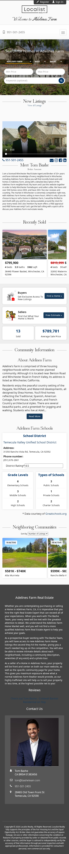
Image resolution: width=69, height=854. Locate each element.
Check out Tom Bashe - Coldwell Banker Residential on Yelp (34, 700)
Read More (34, 416)
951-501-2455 (15, 32)
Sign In (59, 1)
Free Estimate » (54, 315)
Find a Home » (54, 295)
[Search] (61, 80)
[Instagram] (56, 160)
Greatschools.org (56, 513)
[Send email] (52, 160)
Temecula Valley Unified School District (29, 442)
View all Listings (35, 106)
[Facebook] (60, 160)
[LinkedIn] (65, 160)
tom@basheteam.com (27, 780)
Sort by (24, 533)
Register (44, 1)
